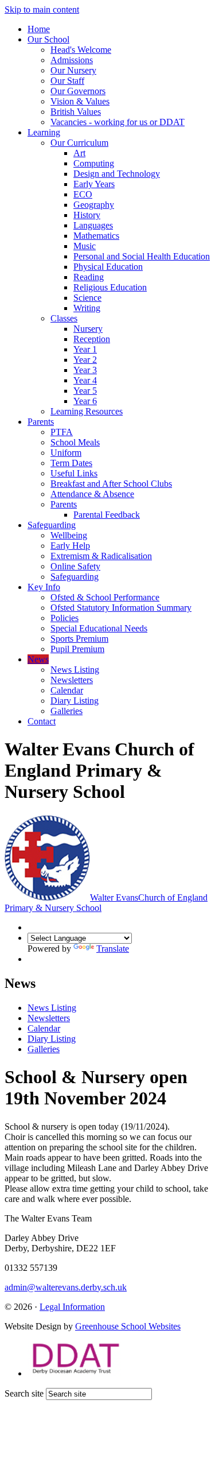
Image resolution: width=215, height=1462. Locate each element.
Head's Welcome (80, 50)
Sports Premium (79, 638)
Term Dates (71, 463)
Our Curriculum (79, 143)
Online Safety (75, 566)
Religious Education (110, 287)
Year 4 (85, 380)
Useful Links (73, 473)
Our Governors (77, 91)
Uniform (65, 452)
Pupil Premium (77, 649)
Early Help (70, 545)
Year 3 (85, 370)
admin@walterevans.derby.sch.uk (66, 1287)
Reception (91, 339)
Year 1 (85, 349)
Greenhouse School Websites (128, 1326)
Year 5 (85, 390)
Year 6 (85, 401)
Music (84, 246)
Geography (93, 205)
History (86, 215)
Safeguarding (52, 525)
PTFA (61, 432)
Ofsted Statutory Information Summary (120, 607)
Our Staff (67, 81)
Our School (48, 39)
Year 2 (85, 359)
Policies (64, 618)
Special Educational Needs (98, 628)
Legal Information (72, 1307)
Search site (24, 1393)
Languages (93, 225)
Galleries (66, 711)
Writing (86, 308)
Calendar (66, 690)
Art (79, 153)
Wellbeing (68, 535)
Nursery (88, 328)
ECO (82, 194)
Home (39, 29)
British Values (75, 112)
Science (87, 298)
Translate (112, 948)
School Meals (75, 442)
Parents (41, 421)
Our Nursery (73, 70)
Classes (63, 318)
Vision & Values (80, 101)
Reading (88, 277)
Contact (42, 721)
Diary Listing (74, 700)
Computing (93, 163)
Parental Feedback (106, 514)
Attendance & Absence (92, 494)
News (38, 659)
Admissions (71, 60)
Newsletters (71, 680)
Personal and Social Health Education (141, 256)
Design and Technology (116, 174)
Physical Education (108, 267)
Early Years (94, 184)
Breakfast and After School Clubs (111, 483)
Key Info (44, 587)
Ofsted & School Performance (104, 597)
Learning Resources (86, 411)
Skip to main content (42, 9)
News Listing (74, 669)
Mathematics (96, 236)
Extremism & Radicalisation (101, 556)
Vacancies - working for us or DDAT (117, 122)
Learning (44, 132)
